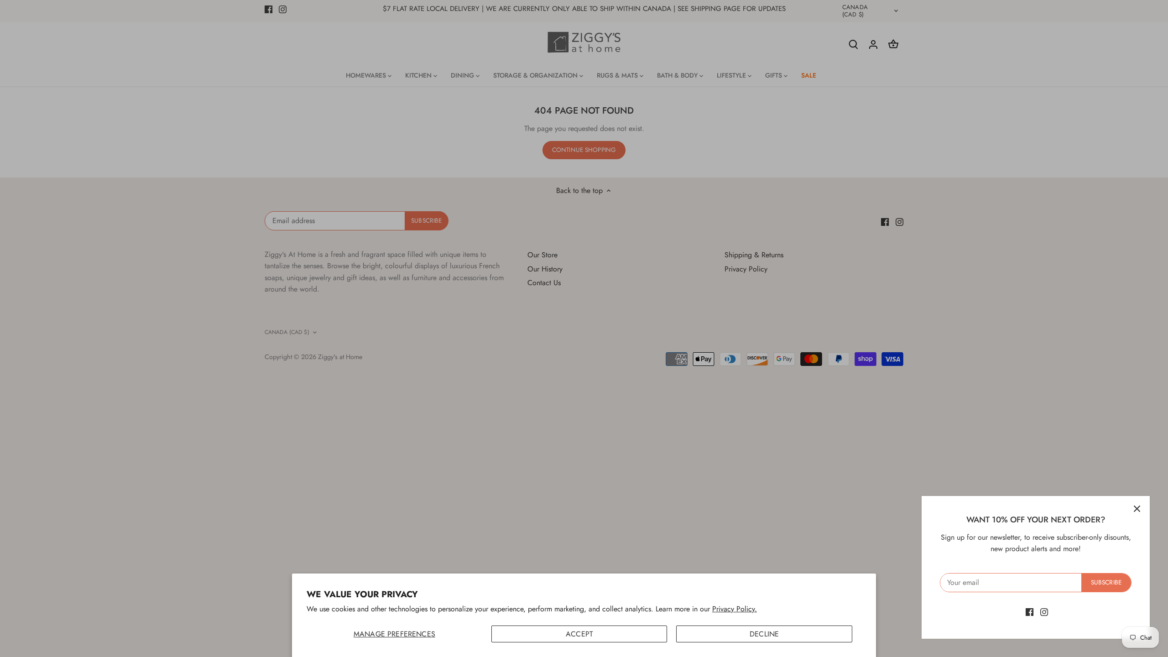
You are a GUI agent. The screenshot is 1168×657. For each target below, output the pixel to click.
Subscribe (1106, 582)
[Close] (1137, 509)
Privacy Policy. (734, 609)
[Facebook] (1029, 612)
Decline (764, 634)
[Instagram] (1044, 612)
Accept (579, 634)
